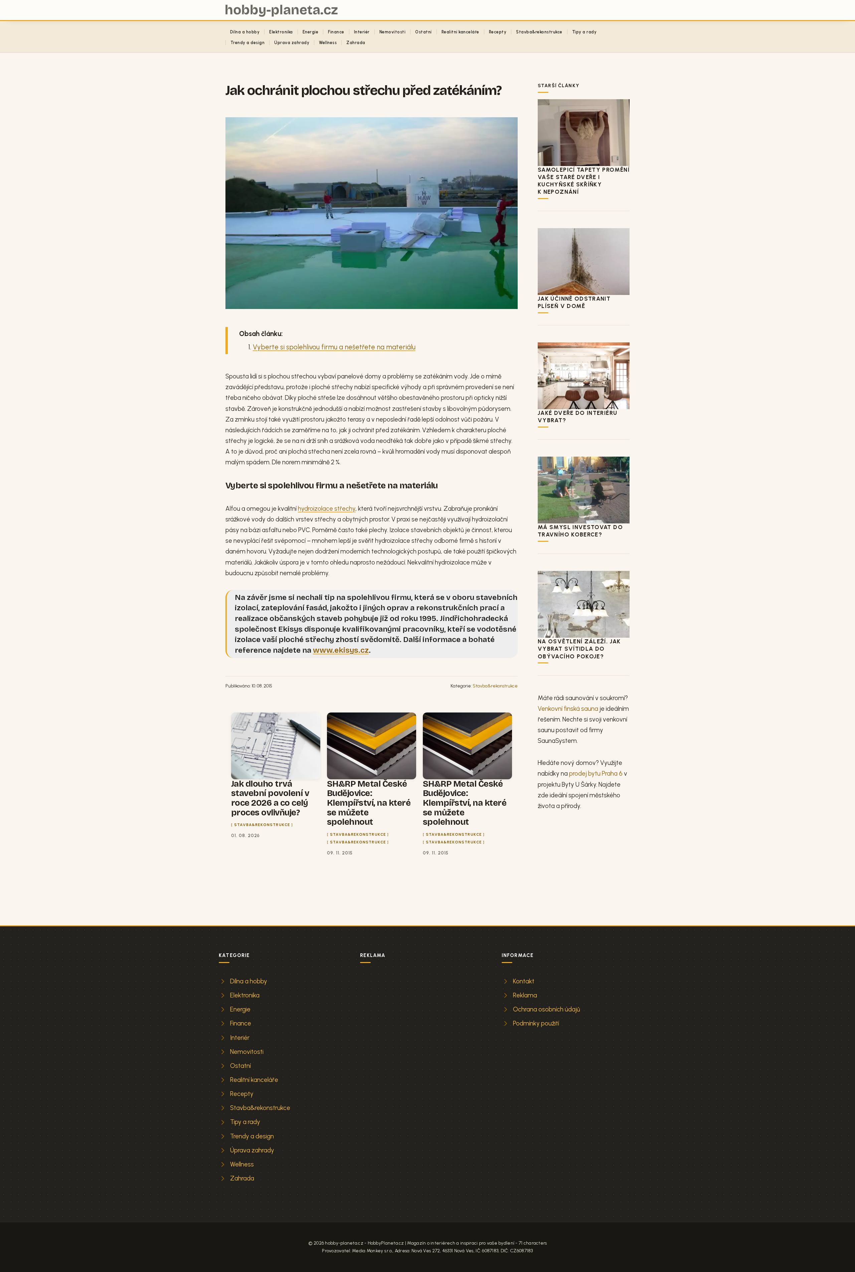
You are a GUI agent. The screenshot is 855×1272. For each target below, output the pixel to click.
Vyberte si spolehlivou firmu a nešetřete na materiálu (334, 347)
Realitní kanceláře (460, 31)
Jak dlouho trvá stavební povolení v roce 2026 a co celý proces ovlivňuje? (270, 798)
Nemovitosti (392, 31)
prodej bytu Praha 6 (596, 773)
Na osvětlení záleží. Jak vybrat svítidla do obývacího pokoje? (579, 648)
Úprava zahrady (291, 42)
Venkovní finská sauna (568, 708)
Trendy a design (247, 42)
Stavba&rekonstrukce (539, 31)
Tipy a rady (584, 31)
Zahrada (355, 42)
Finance (336, 31)
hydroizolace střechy (326, 508)
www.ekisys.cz (341, 650)
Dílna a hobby (245, 31)
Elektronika (281, 31)
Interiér (362, 31)
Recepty (497, 31)
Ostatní (423, 31)
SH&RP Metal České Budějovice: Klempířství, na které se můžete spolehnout (368, 803)
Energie (310, 31)
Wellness (328, 42)
